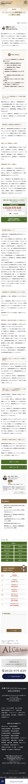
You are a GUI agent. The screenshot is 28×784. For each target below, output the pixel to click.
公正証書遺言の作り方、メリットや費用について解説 (14, 520)
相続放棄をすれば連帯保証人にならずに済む (13, 72)
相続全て (14, 543)
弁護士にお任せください (14, 575)
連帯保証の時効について (9, 69)
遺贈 (7, 560)
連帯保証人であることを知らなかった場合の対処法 (13, 79)
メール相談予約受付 (14, 676)
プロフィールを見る (18, 492)
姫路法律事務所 (15, 735)
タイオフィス (23, 738)
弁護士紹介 (19, 710)
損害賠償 (15, 742)
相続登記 (20, 560)
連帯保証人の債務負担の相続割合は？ (12, 63)
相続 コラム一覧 (14, 467)
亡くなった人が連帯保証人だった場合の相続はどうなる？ (13, 60)
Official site (4, 726)
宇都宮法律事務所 (6, 728)
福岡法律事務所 (15, 738)
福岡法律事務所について (8, 710)
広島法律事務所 (5, 738)
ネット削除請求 (5, 745)
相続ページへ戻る (14, 462)
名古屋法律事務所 (6, 733)
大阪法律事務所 (16, 733)
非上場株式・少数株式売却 (14, 749)
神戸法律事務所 (5, 735)
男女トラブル (22, 742)
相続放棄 (20, 546)
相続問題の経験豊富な (14, 219)
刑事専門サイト (5, 717)
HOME (3, 708)
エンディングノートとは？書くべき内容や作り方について (14, 511)
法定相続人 (20, 550)
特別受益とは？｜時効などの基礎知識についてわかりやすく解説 (14, 527)
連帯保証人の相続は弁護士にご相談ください (13, 87)
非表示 (17, 55)
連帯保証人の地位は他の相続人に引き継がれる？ (14, 75)
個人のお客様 (18, 708)
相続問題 (3, 742)
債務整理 (3, 749)
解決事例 (13, 715)
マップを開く (14, 630)
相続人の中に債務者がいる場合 (12, 65)
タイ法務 (14, 747)
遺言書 (7, 553)
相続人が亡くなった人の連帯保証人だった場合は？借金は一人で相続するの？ (13, 83)
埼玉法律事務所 (16, 728)
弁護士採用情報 (5, 715)
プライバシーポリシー (14, 770)
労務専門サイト (22, 715)
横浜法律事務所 (15, 731)
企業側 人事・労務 (5, 747)
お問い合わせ (21, 712)
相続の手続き (7, 550)
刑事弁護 (21, 740)
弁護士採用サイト (14, 745)
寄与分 (20, 557)
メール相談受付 (14, 213)
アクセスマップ (13, 712)
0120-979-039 (13, 208)
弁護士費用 (4, 712)
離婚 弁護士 (14, 740)
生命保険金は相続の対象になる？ (12, 523)
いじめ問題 (20, 747)
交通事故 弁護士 (5, 740)
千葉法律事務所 (5, 731)
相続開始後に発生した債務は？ (12, 67)
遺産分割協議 (7, 546)
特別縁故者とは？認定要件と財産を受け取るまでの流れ (14, 515)
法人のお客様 (10, 708)
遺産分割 (7, 557)
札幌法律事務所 (13, 726)
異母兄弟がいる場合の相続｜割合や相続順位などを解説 (14, 506)
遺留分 (20, 553)
